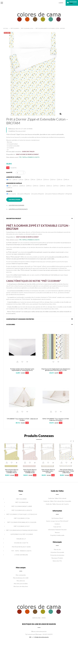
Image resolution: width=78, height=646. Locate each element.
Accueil (5, 28)
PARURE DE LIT (21, 539)
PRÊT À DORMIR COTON (21, 518)
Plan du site (57, 549)
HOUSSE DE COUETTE (21, 543)
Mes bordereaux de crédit (20, 578)
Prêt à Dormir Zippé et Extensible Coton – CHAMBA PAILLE (11, 471)
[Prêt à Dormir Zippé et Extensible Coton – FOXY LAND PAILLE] (66, 455)
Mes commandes (21, 575)
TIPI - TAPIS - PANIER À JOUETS (21, 551)
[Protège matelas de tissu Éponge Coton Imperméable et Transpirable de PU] (22, 347)
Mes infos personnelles (21, 583)
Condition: (11, 131)
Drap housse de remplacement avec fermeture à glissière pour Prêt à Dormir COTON (56, 369)
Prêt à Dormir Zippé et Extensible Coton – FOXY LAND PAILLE (66, 471)
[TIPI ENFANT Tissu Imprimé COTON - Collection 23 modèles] (22, 397)
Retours (57, 532)
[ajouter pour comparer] (16, 462)
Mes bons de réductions (21, 586)
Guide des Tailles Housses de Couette (57, 504)
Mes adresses (21, 580)
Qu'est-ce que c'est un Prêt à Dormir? (57, 521)
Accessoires (10, 324)
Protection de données (57, 555)
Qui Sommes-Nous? (57, 518)
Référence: (11, 128)
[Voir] (27, 361)
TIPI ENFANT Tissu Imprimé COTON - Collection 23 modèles (22, 419)
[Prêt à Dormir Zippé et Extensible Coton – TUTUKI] (48, 455)
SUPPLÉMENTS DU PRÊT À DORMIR (22, 534)
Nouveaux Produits (57, 558)
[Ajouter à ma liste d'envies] (22, 361)
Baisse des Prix (57, 561)
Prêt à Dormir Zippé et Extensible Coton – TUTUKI (48, 471)
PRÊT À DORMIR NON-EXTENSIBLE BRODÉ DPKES (21, 530)
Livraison (57, 524)
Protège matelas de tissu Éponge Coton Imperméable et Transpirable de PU (22, 369)
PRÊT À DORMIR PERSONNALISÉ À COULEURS (21, 522)
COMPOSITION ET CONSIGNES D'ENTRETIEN (20, 319)
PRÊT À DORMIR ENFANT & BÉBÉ (21, 506)
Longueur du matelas (14, 183)
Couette (9, 191)
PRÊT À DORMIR (21, 499)
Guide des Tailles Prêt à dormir (57, 498)
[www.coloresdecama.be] (39, 16)
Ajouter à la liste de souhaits (17, 209)
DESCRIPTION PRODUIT (13, 218)
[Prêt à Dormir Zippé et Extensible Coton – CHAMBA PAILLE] (11, 455)
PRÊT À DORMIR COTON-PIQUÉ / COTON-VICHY (21, 514)
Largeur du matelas (13, 177)
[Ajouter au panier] (17, 361)
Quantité (9, 172)
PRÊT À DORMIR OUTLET (22, 526)
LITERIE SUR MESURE (21, 555)
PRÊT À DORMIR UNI (21, 502)
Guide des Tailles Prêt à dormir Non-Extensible (57, 501)
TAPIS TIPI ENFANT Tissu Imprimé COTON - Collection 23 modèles (55, 419)
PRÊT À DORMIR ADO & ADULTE (22, 510)
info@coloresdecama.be (41, 637)
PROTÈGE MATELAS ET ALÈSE (21, 547)
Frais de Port (57, 527)
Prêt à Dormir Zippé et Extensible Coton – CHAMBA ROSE (30, 471)
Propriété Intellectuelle (57, 535)
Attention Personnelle (57, 552)
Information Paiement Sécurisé (57, 529)
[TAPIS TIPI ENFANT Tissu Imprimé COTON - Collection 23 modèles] (56, 397)
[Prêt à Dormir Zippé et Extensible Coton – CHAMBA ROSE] (30, 455)
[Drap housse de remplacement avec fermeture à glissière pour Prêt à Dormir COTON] (56, 347)
